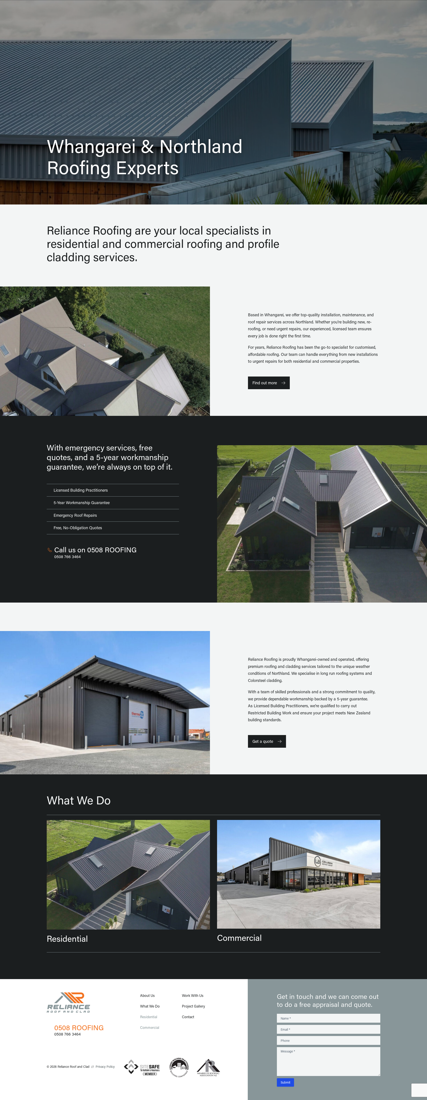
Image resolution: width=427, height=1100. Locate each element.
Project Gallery (193, 1006)
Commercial (149, 1027)
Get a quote (262, 741)
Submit (285, 1082)
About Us (147, 995)
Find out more (264, 382)
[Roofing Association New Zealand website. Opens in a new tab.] (208, 1067)
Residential (148, 1016)
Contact (188, 1016)
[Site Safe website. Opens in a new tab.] (141, 1067)
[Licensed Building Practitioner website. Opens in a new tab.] (179, 1067)
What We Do (150, 1006)
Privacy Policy (105, 1066)
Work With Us (192, 995)
